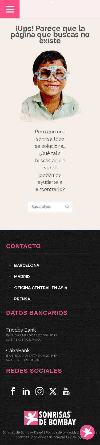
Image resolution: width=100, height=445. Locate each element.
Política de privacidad (62, 432)
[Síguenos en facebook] (13, 391)
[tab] (50, 265)
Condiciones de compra (47, 437)
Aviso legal (76, 437)
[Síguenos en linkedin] (26, 391)
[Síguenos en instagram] (39, 391)
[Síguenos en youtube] (66, 391)
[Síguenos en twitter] (53, 391)
